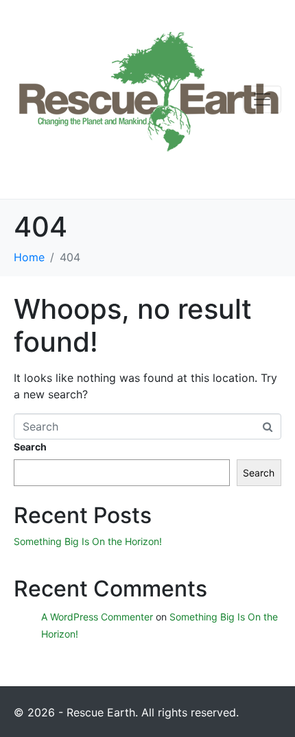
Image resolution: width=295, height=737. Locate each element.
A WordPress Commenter (97, 617)
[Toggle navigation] (262, 99)
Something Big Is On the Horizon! (88, 541)
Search (30, 446)
